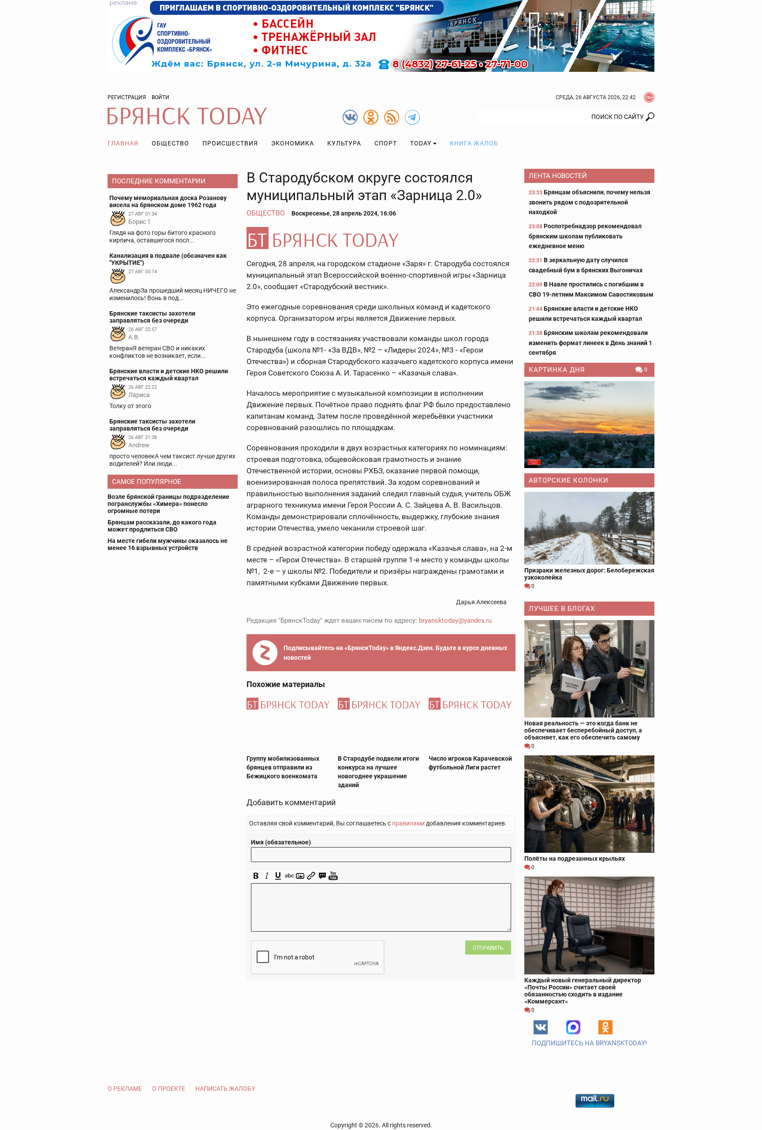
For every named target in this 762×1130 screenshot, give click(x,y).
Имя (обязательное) (281, 842)
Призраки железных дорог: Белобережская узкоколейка (589, 574)
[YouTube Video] (333, 876)
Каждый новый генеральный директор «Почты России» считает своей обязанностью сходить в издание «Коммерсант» (582, 991)
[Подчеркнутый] (278, 876)
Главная (123, 143)
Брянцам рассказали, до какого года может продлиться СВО (162, 526)
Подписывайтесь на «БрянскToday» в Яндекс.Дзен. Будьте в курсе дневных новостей (395, 652)
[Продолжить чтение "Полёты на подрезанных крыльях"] (589, 804)
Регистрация (127, 97)
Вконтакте (541, 1027)
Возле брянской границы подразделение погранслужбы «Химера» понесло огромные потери (168, 503)
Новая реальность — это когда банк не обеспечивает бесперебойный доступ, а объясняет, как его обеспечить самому (583, 730)
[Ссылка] (311, 876)
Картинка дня (557, 370)
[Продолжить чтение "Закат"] (589, 424)
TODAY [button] (420, 143)
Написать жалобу (225, 1088)
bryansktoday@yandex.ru (455, 620)
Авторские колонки (569, 480)
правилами (408, 823)
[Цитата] (322, 876)
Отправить (488, 948)
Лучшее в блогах (562, 609)
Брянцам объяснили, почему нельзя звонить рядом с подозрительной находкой (589, 202)
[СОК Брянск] (381, 35)
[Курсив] (267, 876)
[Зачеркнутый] (289, 876)
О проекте (168, 1088)
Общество (170, 143)
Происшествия (230, 143)
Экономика (292, 143)
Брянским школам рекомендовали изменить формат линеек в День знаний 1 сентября (590, 342)
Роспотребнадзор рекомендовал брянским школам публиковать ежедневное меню (585, 236)
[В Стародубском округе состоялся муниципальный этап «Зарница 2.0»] (381, 238)
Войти (160, 97)
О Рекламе (125, 1088)
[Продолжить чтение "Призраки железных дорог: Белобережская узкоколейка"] (589, 528)
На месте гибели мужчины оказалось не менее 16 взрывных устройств (168, 544)
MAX (573, 1027)
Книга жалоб (474, 143)
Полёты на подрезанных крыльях (574, 858)
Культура (344, 143)
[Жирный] (256, 876)
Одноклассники (605, 1027)
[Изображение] (300, 876)
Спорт (385, 143)
